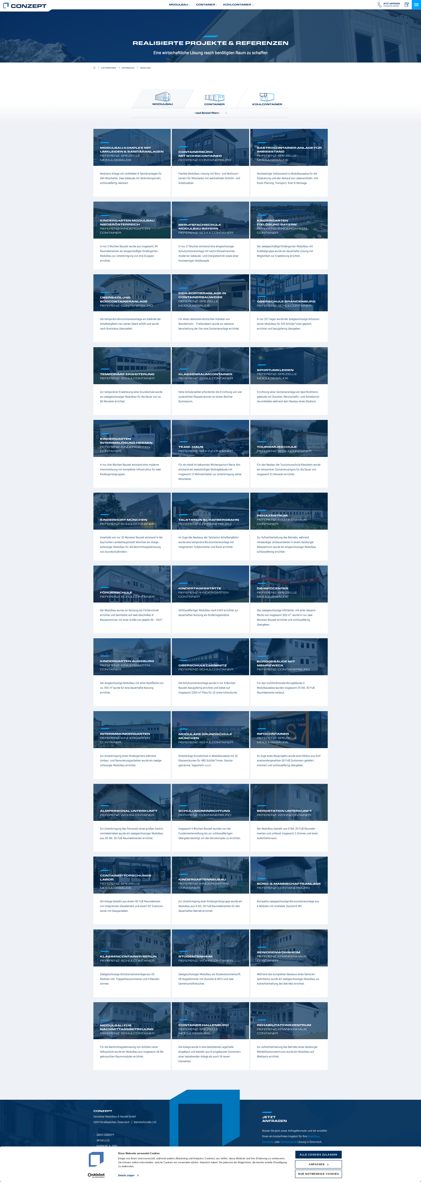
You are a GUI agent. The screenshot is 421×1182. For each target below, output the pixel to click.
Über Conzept (105, 1135)
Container (214, 104)
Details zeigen (126, 1175)
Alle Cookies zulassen (318, 1154)
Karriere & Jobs (107, 1146)
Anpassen (316, 1164)
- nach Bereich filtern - (207, 113)
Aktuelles (103, 1140)
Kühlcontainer (267, 104)
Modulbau (162, 104)
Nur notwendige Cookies (318, 1173)
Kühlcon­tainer (289, 1142)
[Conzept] (94, 68)
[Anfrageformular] (406, 4)
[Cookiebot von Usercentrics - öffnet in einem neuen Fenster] (96, 1175)
